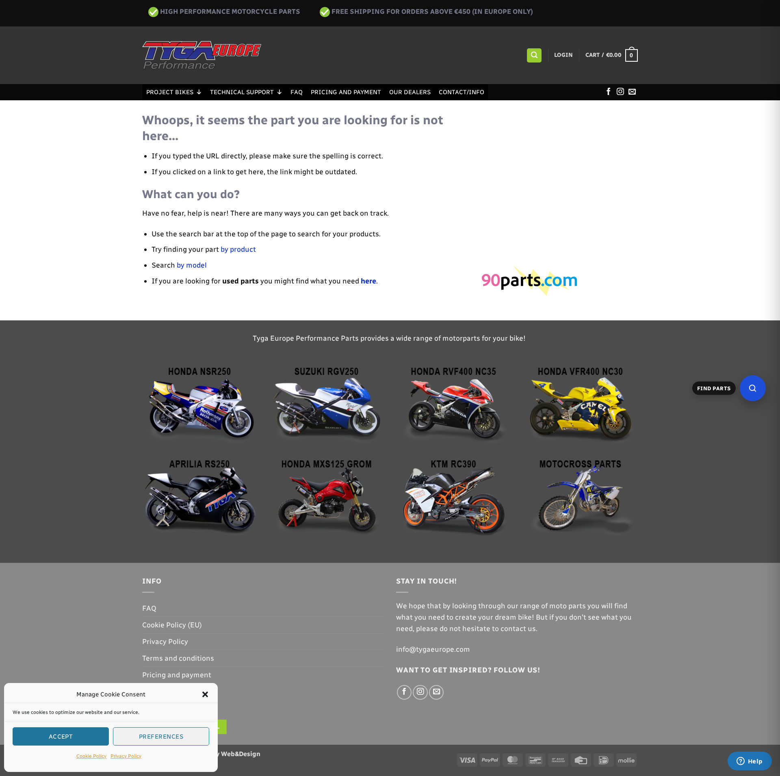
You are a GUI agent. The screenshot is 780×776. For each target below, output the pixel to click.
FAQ (296, 92)
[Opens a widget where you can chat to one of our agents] (749, 762)
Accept (61, 736)
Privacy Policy (125, 756)
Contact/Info (461, 92)
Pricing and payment (346, 92)
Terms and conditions (178, 658)
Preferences (161, 736)
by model (192, 265)
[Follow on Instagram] (620, 92)
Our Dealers (410, 92)
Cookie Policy (91, 756)
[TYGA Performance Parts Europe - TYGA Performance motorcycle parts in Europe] (201, 55)
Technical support (242, 92)
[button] (205, 694)
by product (238, 249)
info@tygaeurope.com (433, 649)
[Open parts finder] (753, 388)
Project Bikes (169, 92)
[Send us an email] (632, 92)
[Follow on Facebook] (608, 92)
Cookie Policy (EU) (172, 624)
